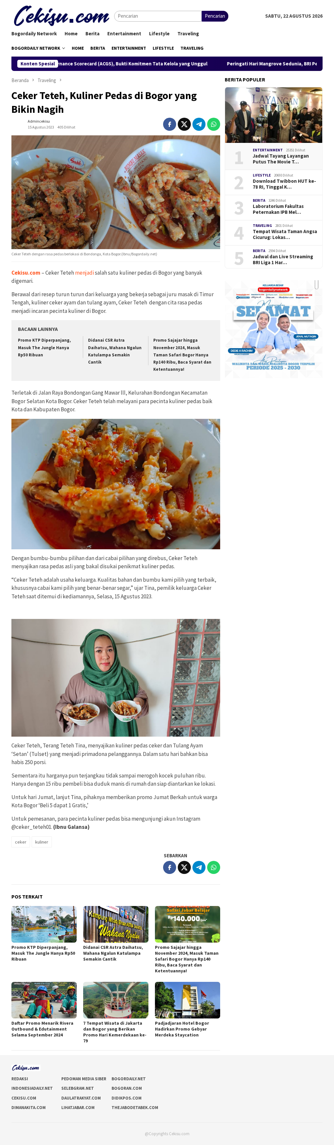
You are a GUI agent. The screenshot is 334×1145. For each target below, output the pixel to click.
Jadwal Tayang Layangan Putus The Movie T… (281, 159)
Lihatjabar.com (78, 1107)
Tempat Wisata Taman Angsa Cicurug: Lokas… (285, 234)
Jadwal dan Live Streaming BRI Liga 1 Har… (283, 259)
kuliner (41, 842)
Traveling (262, 225)
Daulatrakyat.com (81, 1098)
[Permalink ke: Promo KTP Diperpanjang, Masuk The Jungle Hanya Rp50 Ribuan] (44, 924)
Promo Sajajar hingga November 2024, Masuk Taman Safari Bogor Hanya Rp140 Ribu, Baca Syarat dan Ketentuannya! (182, 354)
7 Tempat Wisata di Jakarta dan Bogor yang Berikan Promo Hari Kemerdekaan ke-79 (114, 1032)
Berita (259, 200)
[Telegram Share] (198, 124)
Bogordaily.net (129, 1079)
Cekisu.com (25, 272)
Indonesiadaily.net (32, 1088)
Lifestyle (262, 175)
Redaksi (19, 1079)
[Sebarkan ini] (169, 124)
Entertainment (268, 150)
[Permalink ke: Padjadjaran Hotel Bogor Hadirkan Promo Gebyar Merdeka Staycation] (187, 1000)
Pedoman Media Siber (83, 1079)
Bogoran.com (127, 1088)
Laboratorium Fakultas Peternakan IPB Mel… (278, 209)
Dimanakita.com (28, 1107)
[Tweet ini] (184, 124)
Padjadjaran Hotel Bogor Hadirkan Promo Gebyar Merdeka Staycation (182, 1029)
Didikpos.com (127, 1098)
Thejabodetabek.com (135, 1107)
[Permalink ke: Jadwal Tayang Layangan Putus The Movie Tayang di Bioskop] (274, 115)
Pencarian (215, 16)
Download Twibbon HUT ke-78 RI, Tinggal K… (284, 184)
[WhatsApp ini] (213, 124)
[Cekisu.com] (62, 15)
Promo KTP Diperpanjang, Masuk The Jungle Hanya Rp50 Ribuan (44, 347)
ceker (20, 842)
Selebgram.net (77, 1088)
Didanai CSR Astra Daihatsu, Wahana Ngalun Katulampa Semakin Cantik (113, 953)
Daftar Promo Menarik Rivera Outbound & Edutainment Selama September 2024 (42, 1029)
